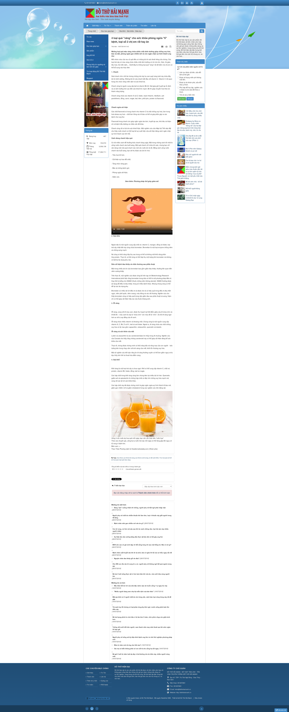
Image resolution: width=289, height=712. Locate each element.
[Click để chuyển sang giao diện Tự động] (87, 708)
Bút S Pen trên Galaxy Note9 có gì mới (194, 149)
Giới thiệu (90, 673)
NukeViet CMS (166, 698)
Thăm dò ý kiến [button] (131, 25)
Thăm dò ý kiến (92, 681)
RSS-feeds (104, 685)
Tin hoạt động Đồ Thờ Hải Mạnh (96, 72)
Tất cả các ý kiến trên (187, 95)
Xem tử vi (90, 60)
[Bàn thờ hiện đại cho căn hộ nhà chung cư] (96, 104)
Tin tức (89, 37)
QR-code (91, 698)
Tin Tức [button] (107, 25)
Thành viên (90, 677)
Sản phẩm (90, 51)
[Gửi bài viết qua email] (162, 46)
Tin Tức (103, 673)
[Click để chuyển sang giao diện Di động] (97, 708)
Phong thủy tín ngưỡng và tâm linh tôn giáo (96, 65)
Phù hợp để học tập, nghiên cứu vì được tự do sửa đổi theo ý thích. (190, 89)
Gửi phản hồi (282, 710)
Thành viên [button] (119, 25)
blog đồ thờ (91, 55)
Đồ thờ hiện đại (182, 36)
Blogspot (90, 78)
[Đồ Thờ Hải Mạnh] (107, 13)
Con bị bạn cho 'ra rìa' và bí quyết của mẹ (194, 161)
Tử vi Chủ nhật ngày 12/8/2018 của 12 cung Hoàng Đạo (194, 197)
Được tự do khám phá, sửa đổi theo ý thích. (190, 83)
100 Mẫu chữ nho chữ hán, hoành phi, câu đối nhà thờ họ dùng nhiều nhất (190, 114)
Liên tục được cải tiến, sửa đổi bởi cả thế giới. (190, 73)
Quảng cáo (104, 681)
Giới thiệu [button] (95, 25)
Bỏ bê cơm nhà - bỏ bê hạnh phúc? (194, 182)
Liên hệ (103, 677)
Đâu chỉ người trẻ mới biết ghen (193, 155)
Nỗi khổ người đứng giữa (193, 189)
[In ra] (166, 46)
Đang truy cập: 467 (103, 698)
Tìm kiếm (90, 685)
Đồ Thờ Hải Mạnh (147, 698)
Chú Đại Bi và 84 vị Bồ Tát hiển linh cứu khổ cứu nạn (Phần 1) (194, 138)
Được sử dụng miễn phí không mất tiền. (190, 78)
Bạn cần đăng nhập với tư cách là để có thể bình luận (142, 493)
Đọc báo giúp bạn (93, 46)
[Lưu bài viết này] (171, 46)
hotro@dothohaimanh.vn (108, 3)
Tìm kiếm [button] (144, 25)
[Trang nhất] (87, 25)
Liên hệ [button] (153, 25)
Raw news (90, 41)
